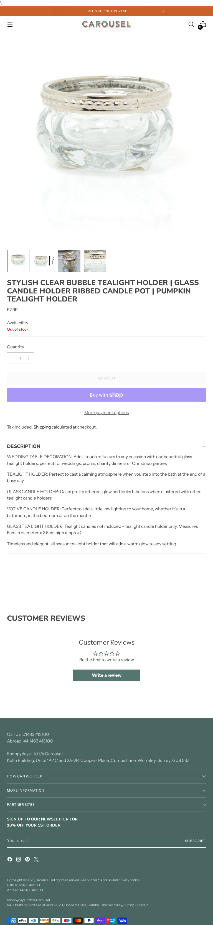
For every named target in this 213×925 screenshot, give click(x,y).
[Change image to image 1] (18, 261)
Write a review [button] (106, 675)
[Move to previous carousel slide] (188, 584)
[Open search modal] (191, 24)
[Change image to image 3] (69, 261)
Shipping (42, 427)
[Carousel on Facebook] (10, 860)
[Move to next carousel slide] (201, 584)
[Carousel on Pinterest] (28, 860)
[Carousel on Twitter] (37, 860)
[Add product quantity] (29, 358)
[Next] (163, 11)
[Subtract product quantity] (12, 358)
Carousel (42, 880)
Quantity (15, 346)
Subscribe (195, 841)
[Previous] (50, 11)
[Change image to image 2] (44, 261)
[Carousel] (106, 24)
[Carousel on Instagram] (19, 860)
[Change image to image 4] (95, 261)
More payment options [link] (106, 412)
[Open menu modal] (10, 24)
